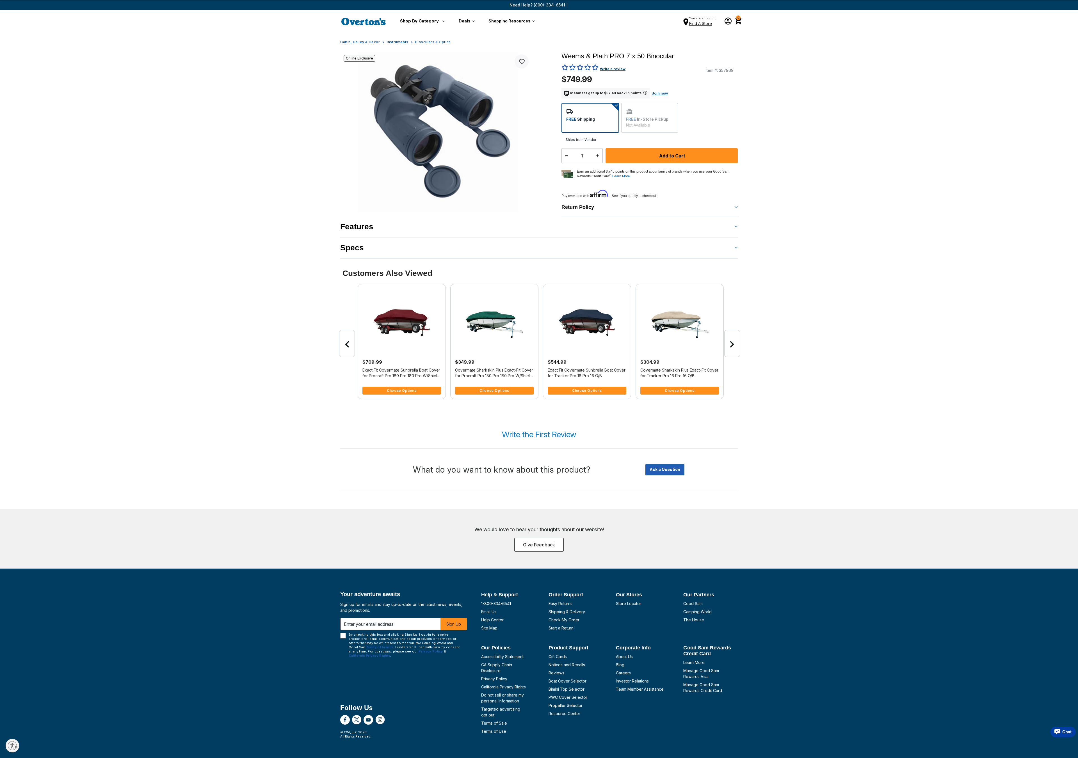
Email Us (488, 611)
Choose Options (401, 390)
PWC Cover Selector (568, 697)
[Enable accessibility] (12, 745)
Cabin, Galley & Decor (360, 42)
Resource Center (564, 713)
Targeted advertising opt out (500, 712)
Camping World (697, 611)
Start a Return (561, 628)
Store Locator (628, 603)
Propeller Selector (566, 705)
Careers (623, 672)
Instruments (397, 42)
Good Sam (693, 603)
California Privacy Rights (503, 686)
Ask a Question (665, 469)
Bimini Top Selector (566, 689)
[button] (421, 21)
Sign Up (453, 624)
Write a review (612, 69)
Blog (620, 664)
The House (693, 619)
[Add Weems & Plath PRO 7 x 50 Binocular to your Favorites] (522, 61)
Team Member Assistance (640, 689)
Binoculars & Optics (433, 42)
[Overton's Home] (363, 21)
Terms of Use (493, 731)
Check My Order (564, 619)
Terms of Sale (494, 723)
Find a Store (700, 23)
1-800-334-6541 (496, 603)
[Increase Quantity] (598, 155)
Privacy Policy (494, 678)
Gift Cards (558, 656)
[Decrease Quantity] (565, 155)
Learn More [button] (621, 176)
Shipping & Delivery (567, 611)
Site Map (489, 628)
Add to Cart (671, 156)
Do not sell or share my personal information (502, 698)
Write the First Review (539, 434)
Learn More (694, 662)
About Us (624, 656)
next (732, 343)
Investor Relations (632, 681)
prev (347, 343)
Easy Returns (560, 603)
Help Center (492, 619)
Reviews (556, 672)
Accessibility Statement (502, 656)
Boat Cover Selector (567, 681)
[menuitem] (421, 21)
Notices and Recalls (567, 664)
